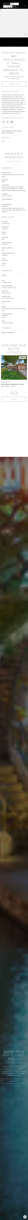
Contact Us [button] (14, 1081)
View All (14, 399)
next (16, 41)
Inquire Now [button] (14, 84)
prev (12, 41)
